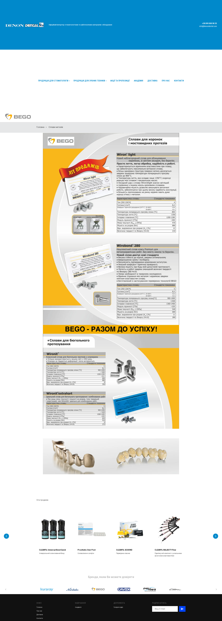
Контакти (179, 80)
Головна (40, 127)
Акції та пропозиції (120, 80)
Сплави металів (56, 127)
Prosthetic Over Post (87, 550)
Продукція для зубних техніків (89, 80)
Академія (138, 80)
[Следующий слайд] (215, 536)
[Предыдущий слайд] (6, 536)
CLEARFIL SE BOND (124, 550)
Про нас (166, 80)
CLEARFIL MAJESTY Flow (165, 550)
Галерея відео (118, 607)
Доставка (152, 80)
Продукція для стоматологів (53, 80)
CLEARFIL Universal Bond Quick (52, 550)
